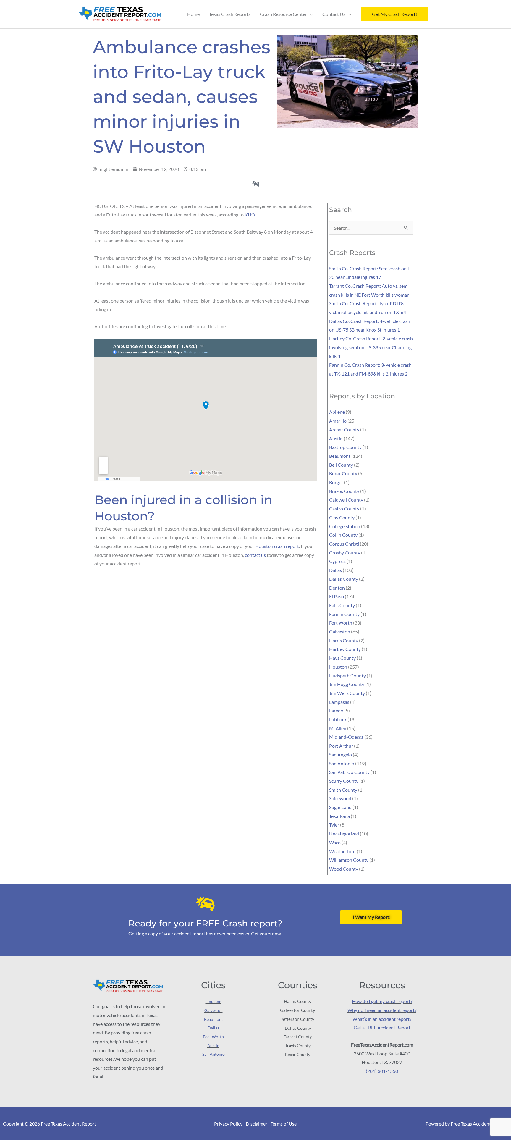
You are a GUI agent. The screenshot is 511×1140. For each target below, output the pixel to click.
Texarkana (339, 816)
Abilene (337, 412)
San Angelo (340, 754)
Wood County (343, 868)
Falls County (342, 605)
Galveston (339, 631)
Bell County (341, 465)
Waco (335, 842)
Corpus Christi (344, 543)
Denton (337, 588)
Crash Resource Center (283, 14)
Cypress (337, 561)
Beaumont (339, 456)
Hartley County (345, 649)
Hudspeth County (347, 675)
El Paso (336, 596)
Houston (338, 667)
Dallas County (343, 579)
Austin (336, 438)
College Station (344, 526)
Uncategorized (344, 833)
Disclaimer (256, 1123)
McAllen (337, 728)
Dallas (335, 570)
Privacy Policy (228, 1123)
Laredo (336, 710)
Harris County (343, 640)
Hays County (342, 658)
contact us (255, 555)
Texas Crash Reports (229, 14)
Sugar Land (340, 807)
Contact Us (333, 14)
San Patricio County (349, 772)
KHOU (252, 214)
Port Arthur (341, 745)
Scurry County (343, 781)
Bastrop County (345, 447)
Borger (336, 482)
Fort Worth (340, 622)
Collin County (343, 535)
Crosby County (344, 552)
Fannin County (344, 614)
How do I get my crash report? (382, 1001)
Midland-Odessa (346, 737)
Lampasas (339, 702)
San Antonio (341, 763)
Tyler (334, 824)
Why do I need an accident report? (381, 1010)
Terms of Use (284, 1123)
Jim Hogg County (346, 684)
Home (193, 14)
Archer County (344, 429)
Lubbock (338, 719)
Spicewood (340, 798)
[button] (394, 14)
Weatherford (342, 851)
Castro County (344, 508)
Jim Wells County (347, 693)
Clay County (342, 517)
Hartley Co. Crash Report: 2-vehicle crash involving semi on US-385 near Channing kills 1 (371, 347)
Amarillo (338, 420)
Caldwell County (346, 499)
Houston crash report (277, 546)
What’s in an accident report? (381, 1019)
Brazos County (344, 491)
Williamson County (348, 860)
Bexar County (343, 473)
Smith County (343, 790)
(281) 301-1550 (382, 1071)
